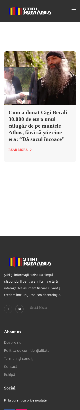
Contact (11, 366)
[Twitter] (8, 309)
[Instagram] (19, 309)
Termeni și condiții (19, 358)
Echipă (9, 374)
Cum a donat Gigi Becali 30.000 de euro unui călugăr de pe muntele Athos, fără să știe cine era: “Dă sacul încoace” (37, 125)
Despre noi (13, 342)
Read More (18, 149)
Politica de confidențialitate (27, 350)
